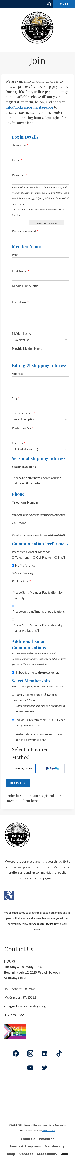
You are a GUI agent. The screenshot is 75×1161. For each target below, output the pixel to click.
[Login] (49, 4)
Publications (21, 581)
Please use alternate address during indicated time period (37, 480)
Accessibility (46, 1154)
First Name (20, 271)
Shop (11, 1154)
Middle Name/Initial (25, 286)
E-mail (17, 160)
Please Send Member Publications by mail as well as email (38, 627)
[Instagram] (30, 1053)
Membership (55, 1146)
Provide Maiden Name (27, 348)
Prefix (16, 255)
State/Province (23, 413)
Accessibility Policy (45, 923)
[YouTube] (30, 1067)
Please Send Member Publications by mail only (38, 595)
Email (61, 557)
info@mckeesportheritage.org (29, 107)
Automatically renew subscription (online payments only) (39, 736)
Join (64, 1154)
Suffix (16, 317)
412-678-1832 (14, 1015)
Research (47, 1139)
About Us (27, 1139)
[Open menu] (37, 49)
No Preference (25, 565)
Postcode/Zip (22, 428)
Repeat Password (25, 231)
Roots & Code (48, 1130)
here (34, 800)
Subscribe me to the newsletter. (37, 672)
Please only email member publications (39, 611)
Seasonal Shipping (24, 467)
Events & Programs (25, 1146)
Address (18, 374)
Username (20, 145)
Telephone (22, 557)
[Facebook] (16, 1053)
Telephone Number (25, 502)
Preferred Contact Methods (31, 552)
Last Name (20, 302)
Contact (26, 1154)
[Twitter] (44, 1067)
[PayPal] (53, 768)
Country (18, 443)
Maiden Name (21, 333)
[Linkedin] (44, 1053)
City (16, 398)
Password (19, 175)
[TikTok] (59, 1053)
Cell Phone (19, 523)
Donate (64, 4)
